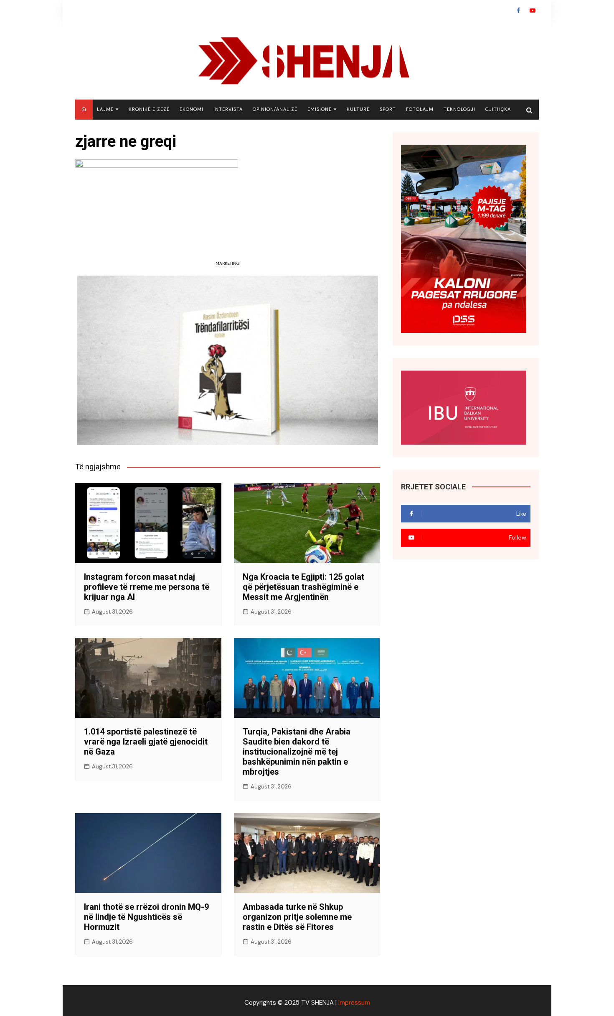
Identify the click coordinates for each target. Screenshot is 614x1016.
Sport (388, 109)
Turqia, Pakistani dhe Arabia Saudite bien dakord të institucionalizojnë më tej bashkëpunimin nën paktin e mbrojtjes (296, 752)
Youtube (532, 10)
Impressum (354, 1002)
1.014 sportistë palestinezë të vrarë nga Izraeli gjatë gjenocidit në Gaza (146, 742)
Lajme (105, 109)
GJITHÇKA (498, 109)
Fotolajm (420, 109)
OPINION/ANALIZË (275, 109)
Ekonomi (191, 109)
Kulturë (358, 109)
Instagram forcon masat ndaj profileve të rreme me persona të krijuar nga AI (146, 587)
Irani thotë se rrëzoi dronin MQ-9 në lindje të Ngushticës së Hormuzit (146, 917)
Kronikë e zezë (149, 109)
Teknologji (459, 109)
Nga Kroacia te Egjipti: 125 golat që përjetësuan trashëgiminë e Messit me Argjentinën (303, 587)
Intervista (228, 109)
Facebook (518, 10)
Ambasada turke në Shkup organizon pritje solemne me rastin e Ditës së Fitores (297, 917)
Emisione (319, 109)
